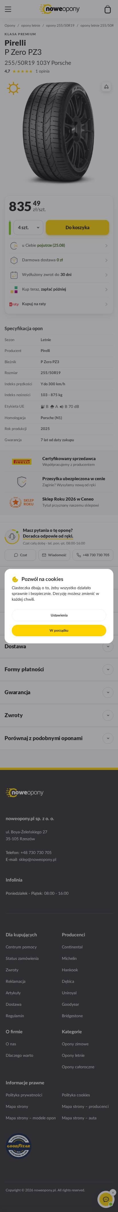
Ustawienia (59, 615)
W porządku (59, 630)
